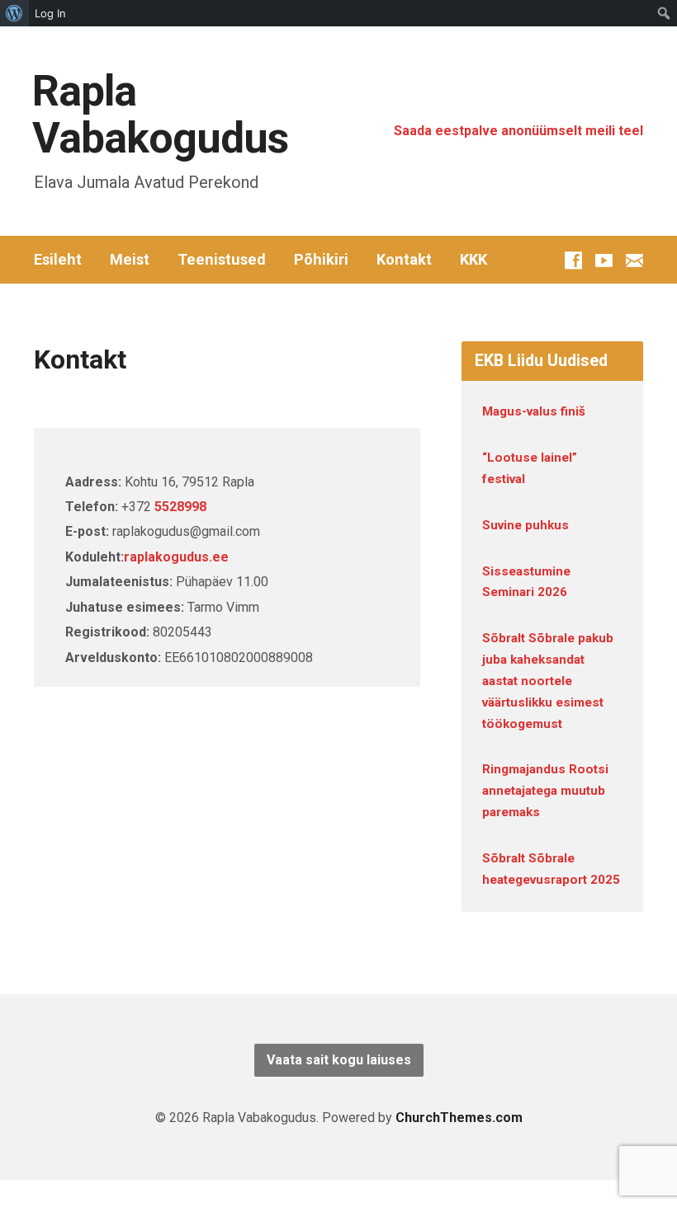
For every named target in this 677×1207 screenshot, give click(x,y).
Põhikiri (321, 259)
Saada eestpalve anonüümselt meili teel (518, 131)
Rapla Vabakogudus (160, 114)
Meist (129, 259)
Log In (50, 13)
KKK (473, 259)
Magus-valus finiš (533, 411)
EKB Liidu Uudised (541, 360)
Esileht (58, 259)
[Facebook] (573, 260)
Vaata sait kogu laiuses (339, 1060)
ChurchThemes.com (459, 1117)
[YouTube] (604, 260)
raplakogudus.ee (176, 557)
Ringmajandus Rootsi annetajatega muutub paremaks (545, 791)
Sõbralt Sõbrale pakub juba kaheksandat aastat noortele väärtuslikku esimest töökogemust (547, 680)
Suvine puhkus (525, 525)
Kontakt (404, 259)
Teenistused (222, 259)
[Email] (634, 260)
